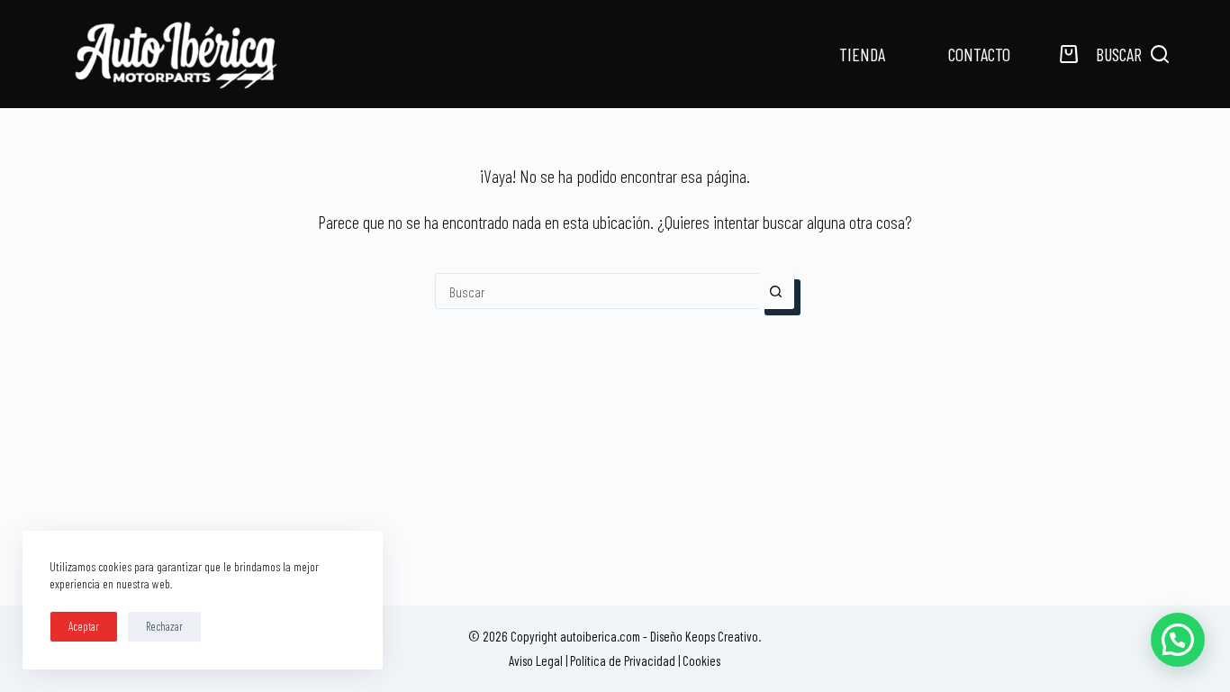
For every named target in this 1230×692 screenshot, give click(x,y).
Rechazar (164, 626)
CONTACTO (979, 54)
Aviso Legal (536, 660)
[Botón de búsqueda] (776, 291)
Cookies (701, 660)
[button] (1178, 640)
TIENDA (862, 54)
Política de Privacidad (622, 660)
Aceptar (83, 626)
